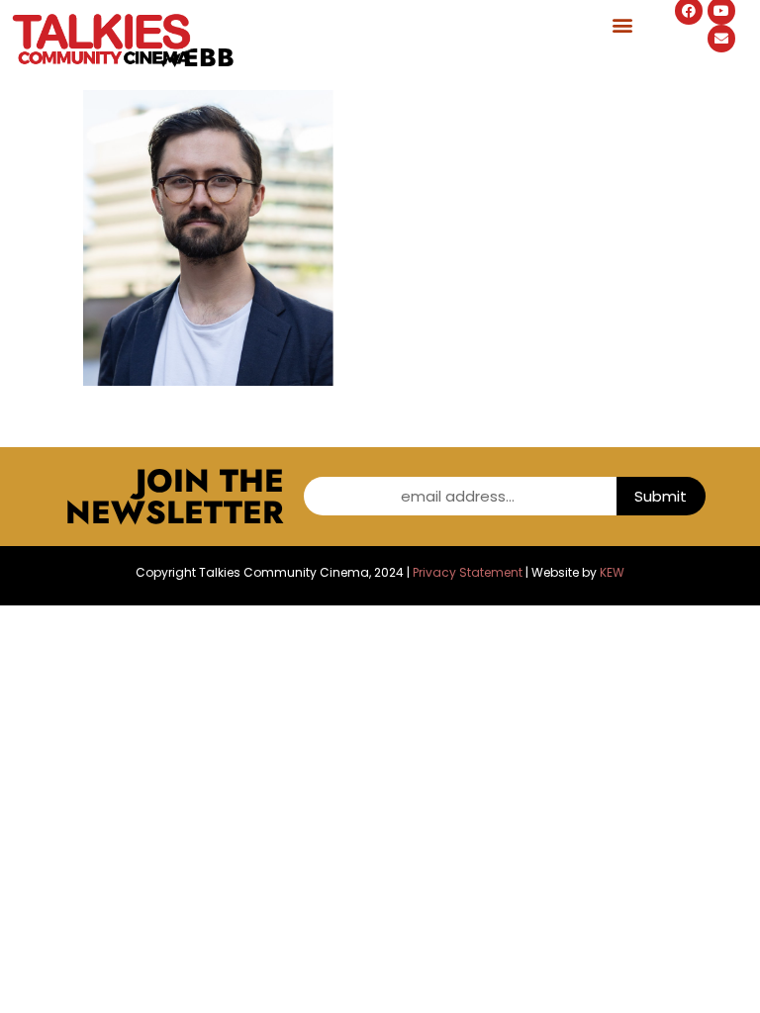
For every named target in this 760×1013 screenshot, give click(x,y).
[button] (622, 24)
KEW (612, 572)
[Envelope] (721, 38)
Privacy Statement (467, 572)
